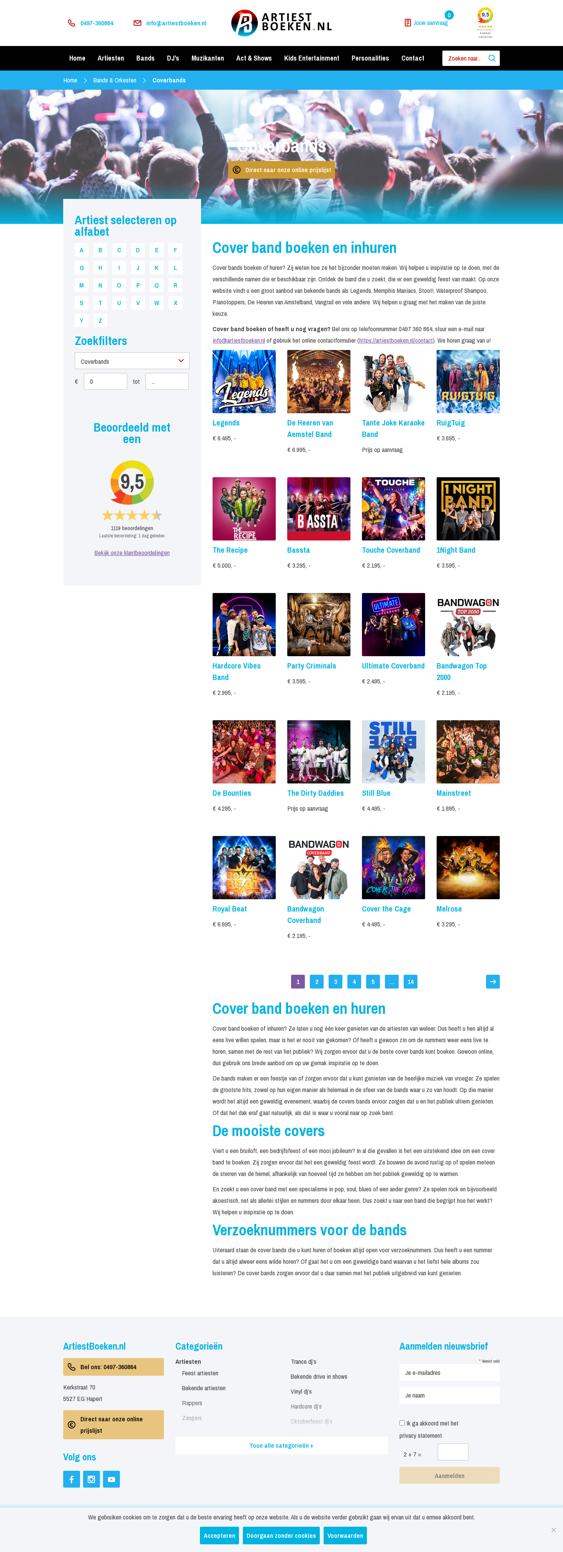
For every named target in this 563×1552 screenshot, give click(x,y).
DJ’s (173, 58)
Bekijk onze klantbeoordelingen (132, 552)
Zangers (192, 1417)
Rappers (192, 1402)
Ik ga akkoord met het (428, 1429)
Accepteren (219, 1535)
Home (77, 58)
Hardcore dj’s (306, 1406)
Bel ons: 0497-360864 (108, 1366)
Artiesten (111, 58)
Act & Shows (254, 58)
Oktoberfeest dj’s (311, 1421)
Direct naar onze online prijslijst (288, 169)
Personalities (370, 58)
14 (411, 981)
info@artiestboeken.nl (176, 22)
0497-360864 (96, 22)
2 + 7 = (412, 1454)
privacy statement (420, 1435)
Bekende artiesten (204, 1387)
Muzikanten (207, 58)
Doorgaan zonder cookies (281, 1535)
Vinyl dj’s (301, 1391)
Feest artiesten (200, 1372)
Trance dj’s (303, 1361)
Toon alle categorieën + (281, 1445)
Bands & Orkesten (114, 80)
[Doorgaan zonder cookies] (553, 1530)
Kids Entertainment (311, 58)
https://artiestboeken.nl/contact (396, 340)
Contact (412, 58)
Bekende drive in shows (319, 1376)
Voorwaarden (345, 1535)
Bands (145, 58)
